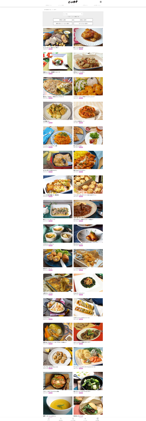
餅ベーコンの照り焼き (78, 47)
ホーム (49, 418)
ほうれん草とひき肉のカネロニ (50, 170)
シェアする (85, 418)
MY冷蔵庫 (97, 418)
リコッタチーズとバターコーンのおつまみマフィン (85, 195)
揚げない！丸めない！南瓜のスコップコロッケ (53, 96)
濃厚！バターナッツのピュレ (49, 416)
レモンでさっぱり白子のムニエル (50, 366)
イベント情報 (61, 5)
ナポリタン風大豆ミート (79, 121)
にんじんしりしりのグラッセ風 (50, 145)
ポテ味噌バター (46, 121)
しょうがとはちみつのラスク (80, 268)
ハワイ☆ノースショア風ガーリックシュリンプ (84, 96)
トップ (73, 5)
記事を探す (61, 418)
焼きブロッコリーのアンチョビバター (82, 391)
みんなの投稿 (73, 418)
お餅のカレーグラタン (48, 293)
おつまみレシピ (47, 9)
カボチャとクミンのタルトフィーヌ (81, 317)
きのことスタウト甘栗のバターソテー (82, 342)
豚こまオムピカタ (78, 145)
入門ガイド (85, 5)
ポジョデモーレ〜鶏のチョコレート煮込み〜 (83, 219)
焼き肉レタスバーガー (78, 416)
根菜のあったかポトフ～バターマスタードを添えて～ (55, 342)
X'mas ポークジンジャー (79, 293)
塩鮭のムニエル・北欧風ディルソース (51, 72)
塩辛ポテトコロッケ (47, 268)
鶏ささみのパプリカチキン (79, 170)
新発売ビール (49, 5)
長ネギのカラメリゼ (78, 244)
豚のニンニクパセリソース (49, 219)
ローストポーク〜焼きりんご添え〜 (51, 47)
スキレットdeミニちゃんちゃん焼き (51, 391)
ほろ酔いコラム (97, 5)
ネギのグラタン (46, 317)
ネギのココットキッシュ (48, 244)
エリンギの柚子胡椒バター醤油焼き (51, 195)
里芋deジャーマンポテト (79, 72)
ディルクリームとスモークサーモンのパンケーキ (84, 366)
